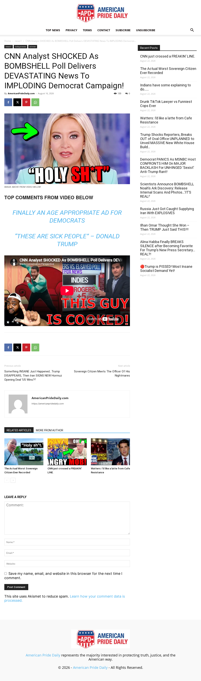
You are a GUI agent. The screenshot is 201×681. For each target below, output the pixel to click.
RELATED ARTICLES (19, 430)
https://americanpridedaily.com (48, 403)
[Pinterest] (26, 102)
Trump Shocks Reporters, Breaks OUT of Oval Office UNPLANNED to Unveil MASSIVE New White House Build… (167, 141)
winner (32, 46)
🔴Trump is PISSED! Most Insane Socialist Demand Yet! (166, 268)
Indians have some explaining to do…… (165, 87)
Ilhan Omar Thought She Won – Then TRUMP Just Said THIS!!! (164, 227)
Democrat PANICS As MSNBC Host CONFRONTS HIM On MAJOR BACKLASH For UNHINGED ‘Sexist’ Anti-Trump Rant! (168, 165)
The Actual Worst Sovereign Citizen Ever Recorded (168, 71)
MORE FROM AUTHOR (49, 430)
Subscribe (123, 30)
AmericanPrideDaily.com (21, 93)
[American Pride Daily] (100, 13)
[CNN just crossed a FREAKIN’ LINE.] (67, 451)
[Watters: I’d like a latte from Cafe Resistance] (110, 451)
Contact (103, 30)
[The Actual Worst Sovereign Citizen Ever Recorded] (23, 451)
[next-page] (13, 480)
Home (7, 41)
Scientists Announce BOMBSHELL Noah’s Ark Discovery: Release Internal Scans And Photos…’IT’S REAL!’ (167, 190)
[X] (17, 102)
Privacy (71, 30)
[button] (192, 30)
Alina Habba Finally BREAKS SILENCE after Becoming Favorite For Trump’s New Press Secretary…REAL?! (167, 248)
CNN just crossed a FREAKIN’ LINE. (167, 56)
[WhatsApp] (35, 102)
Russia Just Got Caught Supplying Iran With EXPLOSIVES (167, 211)
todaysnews (20, 46)
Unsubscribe (145, 30)
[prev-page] (6, 480)
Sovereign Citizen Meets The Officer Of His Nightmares (102, 373)
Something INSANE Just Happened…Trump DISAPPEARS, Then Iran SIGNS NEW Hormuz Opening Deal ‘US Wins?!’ (33, 375)
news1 (18, 41)
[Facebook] (8, 102)
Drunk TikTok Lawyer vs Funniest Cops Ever (166, 104)
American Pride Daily (43, 655)
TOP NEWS (53, 30)
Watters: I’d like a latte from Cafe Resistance (166, 120)
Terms (87, 30)
